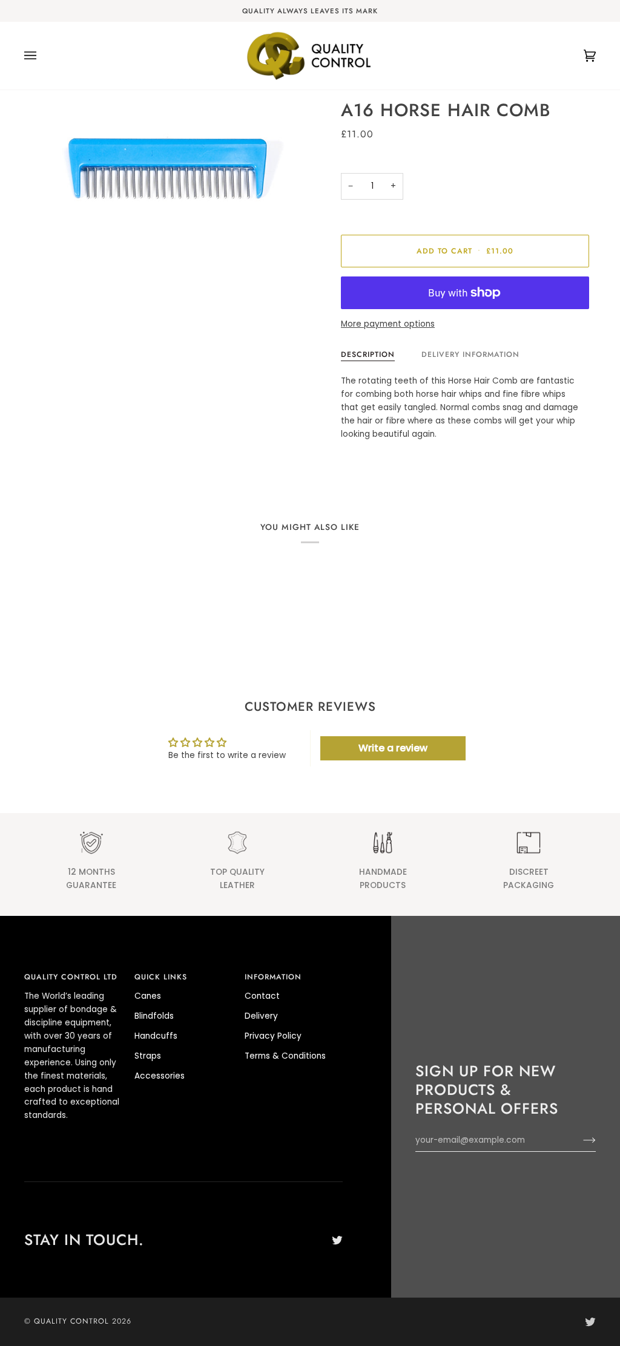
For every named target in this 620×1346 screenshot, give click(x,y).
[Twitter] (337, 1240)
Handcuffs (155, 1036)
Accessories (159, 1076)
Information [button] (273, 977)
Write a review (392, 748)
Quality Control (71, 1321)
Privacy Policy (273, 1036)
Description (368, 354)
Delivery (261, 1016)
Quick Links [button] (160, 977)
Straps (147, 1056)
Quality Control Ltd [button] (70, 977)
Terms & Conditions (285, 1056)
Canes (147, 996)
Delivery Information (470, 354)
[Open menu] (42, 56)
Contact (262, 996)
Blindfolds (154, 1016)
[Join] (580, 1140)
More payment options (388, 324)
